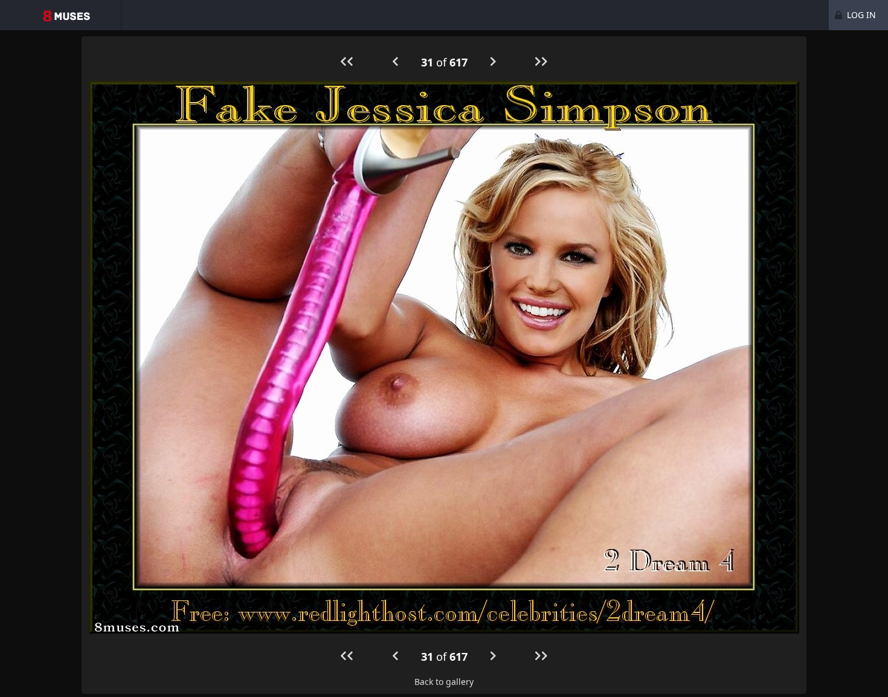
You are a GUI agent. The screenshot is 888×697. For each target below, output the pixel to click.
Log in (860, 15)
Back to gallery (444, 681)
